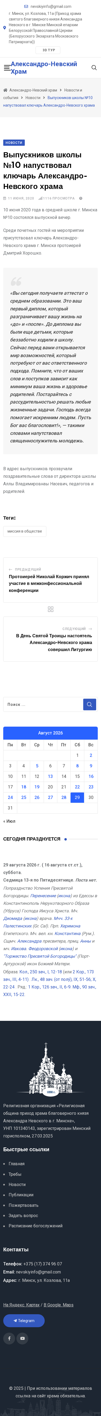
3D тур (49, 50)
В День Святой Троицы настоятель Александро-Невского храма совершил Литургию (54, 643)
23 (91, 787)
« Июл (9, 821)
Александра (29, 941)
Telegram (25, 1321)
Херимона (70, 926)
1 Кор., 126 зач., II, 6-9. (49, 987)
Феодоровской (43, 948)
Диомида (12, 918)
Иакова (18, 948)
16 (91, 776)
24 (10, 797)
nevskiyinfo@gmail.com (51, 6)
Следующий (74, 629)
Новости (17, 1184)
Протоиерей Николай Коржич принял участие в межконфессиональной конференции (49, 583)
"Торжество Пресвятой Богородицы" (39, 956)
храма (53, 1395)
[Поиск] (94, 67)
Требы (15, 1174)
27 (50, 797)
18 (23, 787)
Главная (17, 1163)
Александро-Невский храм (44, 67)
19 (36, 787)
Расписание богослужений (35, 1225)
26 (36, 797)
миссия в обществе (25, 531)
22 (77, 787)
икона (64, 895)
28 (63, 797)
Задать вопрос (23, 1215)
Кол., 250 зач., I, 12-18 (40, 971)
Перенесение (43, 895)
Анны (85, 941)
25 (23, 797)
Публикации (21, 1194)
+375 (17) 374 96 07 (42, 1263)
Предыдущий (28, 569)
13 (50, 776)
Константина (67, 933)
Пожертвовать (24, 1205)
